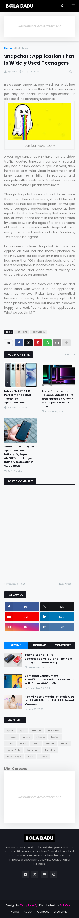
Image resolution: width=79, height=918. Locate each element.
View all (70, 354)
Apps (23, 730)
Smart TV (50, 750)
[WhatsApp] (47, 342)
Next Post (66, 584)
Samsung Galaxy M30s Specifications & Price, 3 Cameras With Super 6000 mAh (49, 679)
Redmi (64, 743)
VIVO (30, 756)
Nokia (10, 743)
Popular (39, 645)
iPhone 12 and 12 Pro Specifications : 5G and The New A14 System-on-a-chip (48, 658)
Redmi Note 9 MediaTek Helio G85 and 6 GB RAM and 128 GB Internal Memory (49, 700)
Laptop (55, 737)
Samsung (33, 750)
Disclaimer (61, 912)
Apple (10, 730)
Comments (63, 645)
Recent (16, 645)
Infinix (26, 737)
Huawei (11, 737)
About (28, 912)
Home (8, 48)
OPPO (36, 743)
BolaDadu (66, 905)
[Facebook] (19, 342)
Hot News (21, 48)
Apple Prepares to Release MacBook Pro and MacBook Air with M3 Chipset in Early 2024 (58, 398)
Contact (43, 912)
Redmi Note (13, 750)
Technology (38, 332)
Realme (50, 743)
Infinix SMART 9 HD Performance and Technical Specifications (17, 397)
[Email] (57, 342)
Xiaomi (43, 756)
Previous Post (15, 584)
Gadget (37, 730)
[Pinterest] (38, 342)
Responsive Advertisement (39, 26)
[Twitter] (28, 342)
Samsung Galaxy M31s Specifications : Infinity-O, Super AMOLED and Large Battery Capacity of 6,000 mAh (20, 456)
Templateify (28, 905)
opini (23, 743)
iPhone (40, 737)
